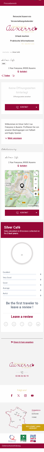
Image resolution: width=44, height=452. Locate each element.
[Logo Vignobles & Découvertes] (23, 438)
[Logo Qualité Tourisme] (12, 438)
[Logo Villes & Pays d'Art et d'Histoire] (33, 438)
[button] (13, 75)
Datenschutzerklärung (11, 446)
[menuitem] (22, 16)
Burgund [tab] (35, 414)
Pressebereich (10, 3)
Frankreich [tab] (35, 410)
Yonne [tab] (34, 417)
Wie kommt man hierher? (33, 427)
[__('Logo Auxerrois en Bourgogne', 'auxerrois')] (22, 365)
